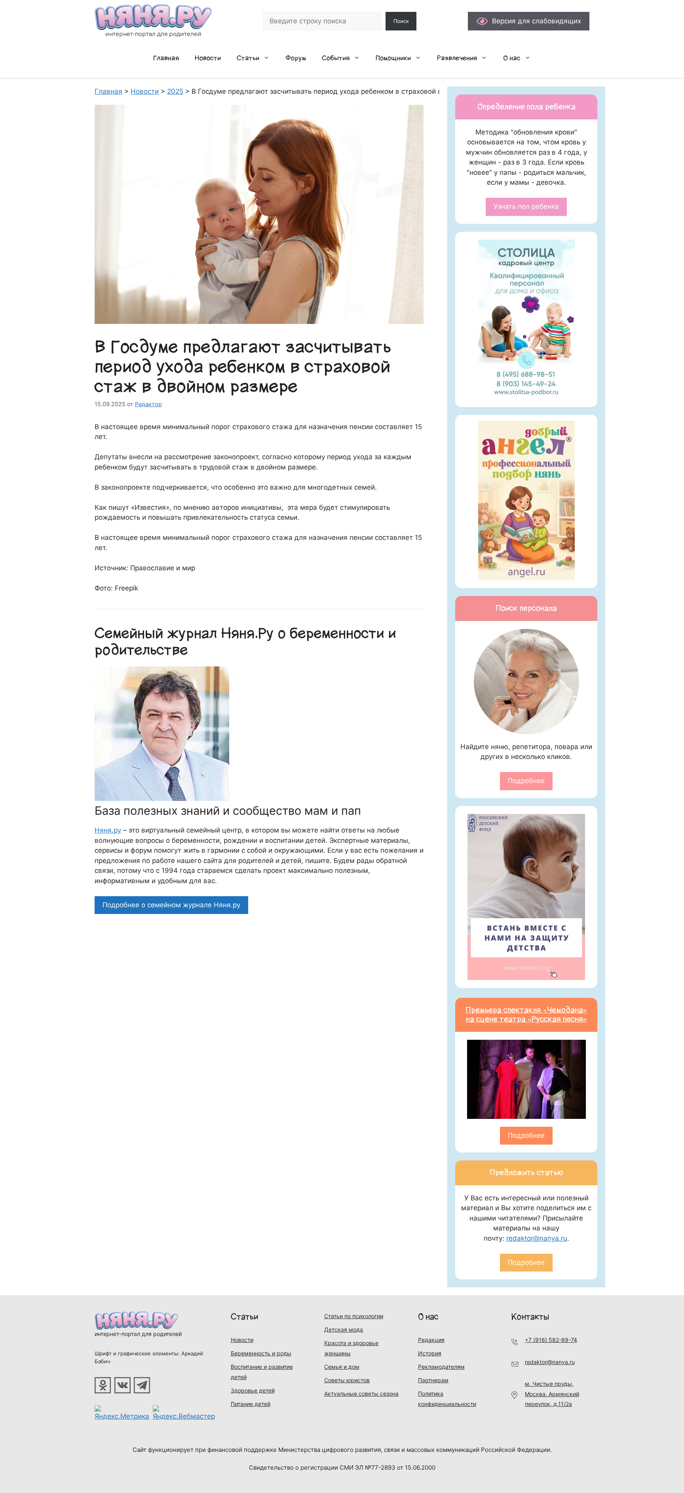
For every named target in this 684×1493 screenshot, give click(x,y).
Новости (208, 58)
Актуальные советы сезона (361, 1393)
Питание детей (250, 1403)
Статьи (248, 58)
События (336, 58)
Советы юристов (347, 1380)
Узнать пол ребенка (526, 206)
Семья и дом (341, 1366)
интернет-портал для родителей (138, 1333)
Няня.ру (108, 830)
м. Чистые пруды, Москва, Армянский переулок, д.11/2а (552, 1393)
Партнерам (433, 1380)
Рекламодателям (441, 1366)
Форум (295, 58)
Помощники (393, 58)
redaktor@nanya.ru (536, 1238)
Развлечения (457, 58)
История (429, 1353)
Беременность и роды (261, 1353)
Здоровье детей (253, 1390)
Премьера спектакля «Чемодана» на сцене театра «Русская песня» (526, 1014)
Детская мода (343, 1329)
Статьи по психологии (353, 1316)
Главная (166, 58)
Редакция (431, 1339)
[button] (268, 58)
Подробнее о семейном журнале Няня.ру (171, 905)
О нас (512, 58)
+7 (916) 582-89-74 (551, 1339)
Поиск (401, 21)
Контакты (530, 1317)
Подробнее (526, 781)
